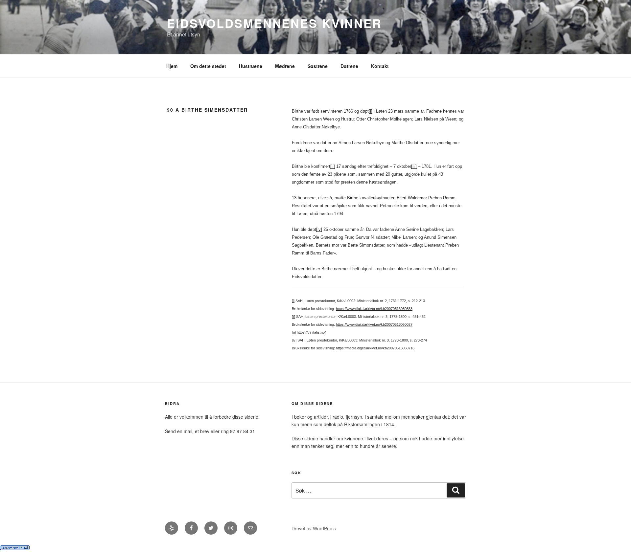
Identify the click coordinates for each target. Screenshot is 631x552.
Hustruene (250, 66)
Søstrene (318, 66)
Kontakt (380, 66)
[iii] (414, 166)
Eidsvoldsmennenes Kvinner (274, 23)
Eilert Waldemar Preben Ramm (426, 197)
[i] (370, 111)
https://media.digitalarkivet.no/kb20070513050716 (375, 348)
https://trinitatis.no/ (311, 332)
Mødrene (285, 66)
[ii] (332, 166)
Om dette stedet (208, 66)
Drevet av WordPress (314, 528)
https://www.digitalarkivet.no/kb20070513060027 (374, 324)
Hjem (171, 66)
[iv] (319, 229)
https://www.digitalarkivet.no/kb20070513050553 (374, 309)
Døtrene (349, 66)
